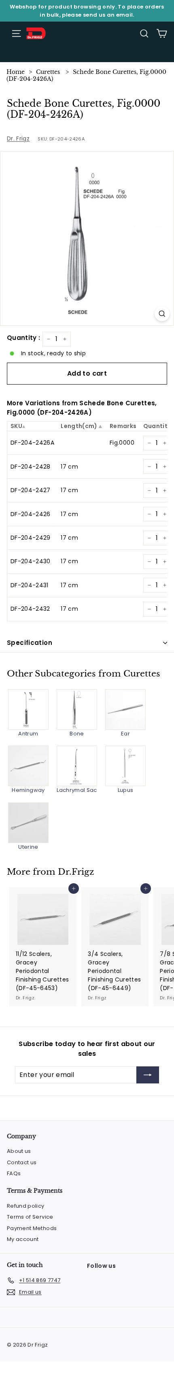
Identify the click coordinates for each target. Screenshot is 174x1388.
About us (19, 1151)
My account (23, 1239)
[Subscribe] (147, 1074)
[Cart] (161, 33)
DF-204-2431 (30, 585)
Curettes (48, 72)
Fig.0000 (122, 443)
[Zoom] (162, 313)
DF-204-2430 (31, 561)
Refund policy (26, 1206)
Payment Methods (32, 1228)
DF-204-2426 (31, 514)
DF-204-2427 (31, 490)
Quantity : (23, 337)
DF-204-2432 (30, 609)
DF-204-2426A (32, 443)
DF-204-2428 (31, 467)
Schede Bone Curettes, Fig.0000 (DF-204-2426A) (86, 75)
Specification (29, 642)
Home (15, 72)
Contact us (22, 1162)
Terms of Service (30, 1217)
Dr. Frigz (18, 138)
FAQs (14, 1173)
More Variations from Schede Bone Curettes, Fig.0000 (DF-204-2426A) (82, 408)
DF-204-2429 (31, 538)
